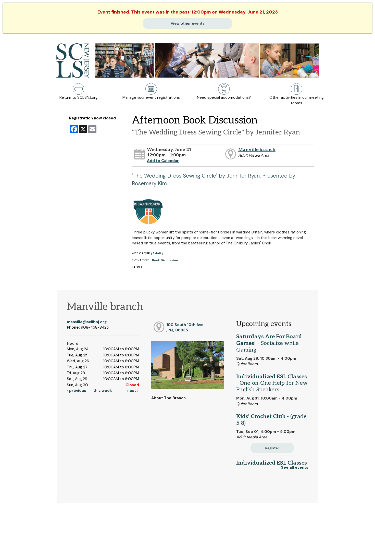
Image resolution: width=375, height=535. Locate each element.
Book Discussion (165, 260)
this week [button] (102, 390)
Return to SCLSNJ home (24, 527)
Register (272, 448)
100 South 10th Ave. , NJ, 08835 (185, 327)
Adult (157, 253)
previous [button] (77, 390)
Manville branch (257, 149)
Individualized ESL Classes (272, 383)
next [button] (132, 390)
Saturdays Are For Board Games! (269, 343)
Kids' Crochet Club (271, 419)
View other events (188, 23)
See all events (294, 467)
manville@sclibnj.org (87, 322)
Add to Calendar (163, 160)
